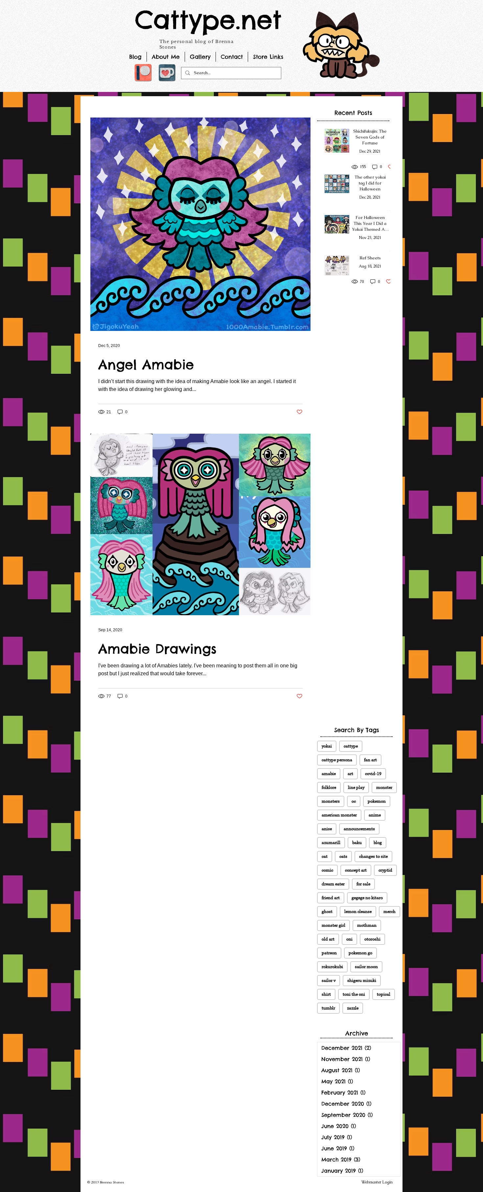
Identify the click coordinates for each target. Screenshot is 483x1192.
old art (328, 939)
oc (354, 801)
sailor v (328, 981)
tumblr (328, 1008)
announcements (359, 829)
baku (357, 843)
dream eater (333, 884)
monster (384, 788)
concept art (356, 870)
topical (383, 994)
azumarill (331, 843)
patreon (329, 953)
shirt (326, 994)
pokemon (377, 801)
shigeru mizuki (361, 981)
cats (343, 856)
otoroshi (372, 939)
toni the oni (354, 994)
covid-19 (373, 774)
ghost (327, 912)
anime (375, 815)
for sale (363, 884)
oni (349, 939)
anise (327, 829)
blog (378, 843)
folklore (329, 788)
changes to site (373, 856)
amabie (329, 774)
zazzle (352, 1008)
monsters (331, 801)
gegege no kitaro (367, 898)
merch (389, 912)
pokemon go (360, 953)
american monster (339, 815)
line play (356, 788)
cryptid (385, 870)
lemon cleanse (358, 912)
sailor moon (366, 967)
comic (327, 870)
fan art (370, 760)
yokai (327, 746)
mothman (367, 925)
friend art (331, 898)
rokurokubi (332, 967)
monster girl (333, 925)
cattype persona (337, 760)
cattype (351, 746)
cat (325, 856)
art (350, 774)
